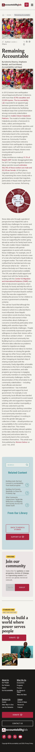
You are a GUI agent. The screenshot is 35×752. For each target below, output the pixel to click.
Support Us (6, 699)
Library (20, 699)
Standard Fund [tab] (8, 610)
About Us (5, 680)
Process (19, 688)
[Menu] (32, 5)
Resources (20, 705)
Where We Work (22, 695)
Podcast (20, 707)
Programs (20, 685)
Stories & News (22, 702)
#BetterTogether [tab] (9, 612)
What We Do (21, 680)
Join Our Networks (7, 707)
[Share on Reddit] (24, 44)
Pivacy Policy (29, 743)
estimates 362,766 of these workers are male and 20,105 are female (17, 167)
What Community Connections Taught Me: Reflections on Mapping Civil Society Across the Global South (14, 501)
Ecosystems (20, 683)
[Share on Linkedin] (29, 42)
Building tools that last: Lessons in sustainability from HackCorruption (14, 483)
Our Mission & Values (21, 691)
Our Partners (6, 685)
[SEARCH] (27, 465)
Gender (9, 15)
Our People (5, 683)
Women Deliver (21, 442)
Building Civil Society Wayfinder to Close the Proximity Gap (14, 491)
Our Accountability (7, 690)
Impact (4, 688)
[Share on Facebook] (27, 42)
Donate (4, 702)
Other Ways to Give (8, 705)
